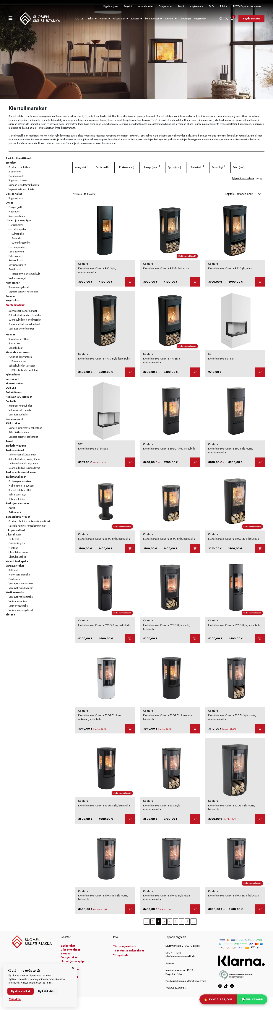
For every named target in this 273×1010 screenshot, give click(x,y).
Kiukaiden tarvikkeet (19, 339)
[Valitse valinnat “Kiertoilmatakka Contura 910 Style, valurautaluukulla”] (195, 372)
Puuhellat (11, 401)
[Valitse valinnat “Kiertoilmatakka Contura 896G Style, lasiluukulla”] (195, 462)
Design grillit (15, 207)
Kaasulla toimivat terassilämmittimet (27, 526)
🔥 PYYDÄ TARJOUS (218, 999)
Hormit (103, 18)
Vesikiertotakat (15, 592)
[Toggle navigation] (12, 18)
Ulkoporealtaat (15, 530)
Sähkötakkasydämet (19, 432)
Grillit (9, 202)
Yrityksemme (196, 6)
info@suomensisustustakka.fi (180, 956)
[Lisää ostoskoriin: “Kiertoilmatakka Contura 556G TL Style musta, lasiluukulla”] (195, 728)
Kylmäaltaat (13, 374)
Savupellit (17, 238)
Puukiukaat (14, 343)
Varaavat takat (15, 566)
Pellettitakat (14, 392)
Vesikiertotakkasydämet (21, 610)
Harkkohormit (16, 225)
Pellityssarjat (15, 256)
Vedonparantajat (17, 278)
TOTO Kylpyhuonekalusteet (247, 6)
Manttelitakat (14, 383)
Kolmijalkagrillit (17, 543)
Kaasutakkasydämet (19, 287)
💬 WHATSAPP (252, 999)
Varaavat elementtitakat (21, 583)
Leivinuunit (12, 379)
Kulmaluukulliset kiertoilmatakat (25, 315)
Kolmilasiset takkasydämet (22, 454)
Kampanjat (185, 18)
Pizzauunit (14, 211)
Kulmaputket (18, 234)
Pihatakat (13, 548)
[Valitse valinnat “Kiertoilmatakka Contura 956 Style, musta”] (260, 282)
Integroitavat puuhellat (20, 405)
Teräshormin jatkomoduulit (26, 274)
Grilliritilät (14, 539)
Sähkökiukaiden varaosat (22, 365)
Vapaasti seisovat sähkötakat (23, 437)
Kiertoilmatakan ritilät (20, 490)
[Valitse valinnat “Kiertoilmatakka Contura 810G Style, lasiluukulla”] (260, 548)
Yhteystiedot (200, 18)
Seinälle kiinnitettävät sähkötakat (25, 428)
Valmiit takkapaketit (18, 561)
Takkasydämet (15, 450)
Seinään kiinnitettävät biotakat (24, 185)
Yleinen (10, 614)
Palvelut (169, 18)
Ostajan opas (165, 6)
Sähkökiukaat (15, 348)
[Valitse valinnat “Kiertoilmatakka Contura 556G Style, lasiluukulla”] (130, 819)
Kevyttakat (12, 300)
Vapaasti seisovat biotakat (22, 189)
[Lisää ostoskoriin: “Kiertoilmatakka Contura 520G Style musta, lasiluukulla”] (260, 819)
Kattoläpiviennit (16, 251)
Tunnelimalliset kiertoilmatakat (24, 324)
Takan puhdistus (17, 499)
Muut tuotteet (152, 18)
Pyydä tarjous (110, 6)
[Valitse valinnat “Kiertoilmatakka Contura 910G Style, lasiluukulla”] (130, 372)
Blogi (181, 6)
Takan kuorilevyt (17, 494)
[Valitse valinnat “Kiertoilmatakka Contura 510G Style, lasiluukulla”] (260, 909)
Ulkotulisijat (119, 18)
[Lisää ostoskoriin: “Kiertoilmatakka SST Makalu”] (130, 462)
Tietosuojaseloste (124, 946)
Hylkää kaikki (46, 991)
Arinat (12, 508)
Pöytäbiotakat (16, 176)
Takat (90, 18)
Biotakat (11, 162)
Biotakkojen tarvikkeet (20, 481)
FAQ (211, 6)
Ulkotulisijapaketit (17, 557)
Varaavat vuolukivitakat (20, 588)
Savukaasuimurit (17, 265)
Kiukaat (135, 18)
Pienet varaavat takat (19, 574)
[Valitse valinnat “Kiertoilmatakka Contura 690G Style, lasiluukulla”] (130, 638)
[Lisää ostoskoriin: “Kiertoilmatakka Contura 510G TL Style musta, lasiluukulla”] (130, 909)
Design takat (14, 194)
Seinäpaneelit (14, 419)
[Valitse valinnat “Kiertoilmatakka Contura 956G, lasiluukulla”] (195, 282)
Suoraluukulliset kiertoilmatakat (25, 320)
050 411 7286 (173, 952)
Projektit (128, 6)
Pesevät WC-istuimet (19, 397)
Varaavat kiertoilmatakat (21, 328)
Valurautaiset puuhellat (20, 410)
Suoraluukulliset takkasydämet (24, 468)
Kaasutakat (13, 282)
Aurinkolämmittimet (18, 158)
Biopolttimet (15, 171)
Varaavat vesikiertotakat (21, 597)
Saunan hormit (16, 260)
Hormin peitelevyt (18, 247)
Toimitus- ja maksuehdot (128, 950)
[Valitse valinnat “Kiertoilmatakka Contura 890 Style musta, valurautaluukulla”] (260, 462)
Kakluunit (13, 570)
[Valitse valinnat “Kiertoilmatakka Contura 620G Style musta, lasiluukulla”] (195, 638)
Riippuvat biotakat (18, 180)
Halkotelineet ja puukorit (21, 485)
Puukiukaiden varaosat (20, 357)
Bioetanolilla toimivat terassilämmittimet (29, 521)
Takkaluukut (15, 512)
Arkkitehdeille (145, 6)
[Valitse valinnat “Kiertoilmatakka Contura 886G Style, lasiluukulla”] (130, 548)
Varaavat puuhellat (18, 414)
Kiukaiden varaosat (18, 352)
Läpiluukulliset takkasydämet (23, 463)
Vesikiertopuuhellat (18, 606)
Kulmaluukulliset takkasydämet (24, 459)
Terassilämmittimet (18, 517)
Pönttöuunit (14, 579)
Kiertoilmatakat (15, 305)
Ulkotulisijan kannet (19, 552)
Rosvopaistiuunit (17, 216)
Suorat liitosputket (21, 242)
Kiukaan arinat (19, 361)
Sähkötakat (13, 423)
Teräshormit (15, 269)
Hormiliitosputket (17, 229)
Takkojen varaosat (17, 503)
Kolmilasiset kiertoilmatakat (23, 311)
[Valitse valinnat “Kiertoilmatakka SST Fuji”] (260, 372)
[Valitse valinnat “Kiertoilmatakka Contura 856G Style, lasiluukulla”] (195, 548)
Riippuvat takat (16, 198)
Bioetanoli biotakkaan (20, 167)
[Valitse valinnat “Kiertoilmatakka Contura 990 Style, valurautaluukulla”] (130, 282)
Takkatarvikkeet (16, 477)
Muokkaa (15, 999)
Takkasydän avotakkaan (21, 472)
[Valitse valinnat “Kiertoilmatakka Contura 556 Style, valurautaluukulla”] (195, 819)
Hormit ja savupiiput (18, 220)
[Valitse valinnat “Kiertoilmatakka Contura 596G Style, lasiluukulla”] (260, 638)
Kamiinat (11, 296)
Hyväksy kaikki (20, 991)
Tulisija (223, 6)
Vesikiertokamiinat (18, 601)
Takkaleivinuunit (16, 445)
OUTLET (80, 18)
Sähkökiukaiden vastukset (25, 370)
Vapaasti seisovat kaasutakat (23, 291)
